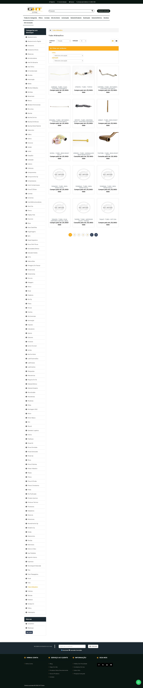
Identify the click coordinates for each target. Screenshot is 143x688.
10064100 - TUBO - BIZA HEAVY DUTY (59, 187)
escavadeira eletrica (33, 248)
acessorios (31, 45)
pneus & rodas (32, 481)
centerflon (31, 623)
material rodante (76, 18)
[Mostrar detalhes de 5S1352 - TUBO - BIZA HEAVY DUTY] (59, 139)
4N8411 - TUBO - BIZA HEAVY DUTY (107, 120)
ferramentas (31, 274)
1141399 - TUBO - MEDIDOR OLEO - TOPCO (84, 220)
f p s (29, 257)
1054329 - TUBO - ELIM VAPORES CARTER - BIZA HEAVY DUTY (59, 220)
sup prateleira (32, 553)
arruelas (30, 75)
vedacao (30, 599)
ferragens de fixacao (34, 265)
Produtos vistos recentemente (59, 670)
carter (29, 151)
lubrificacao (31, 363)
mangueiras (31, 371)
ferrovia (30, 278)
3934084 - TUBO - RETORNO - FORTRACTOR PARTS (59, 120)
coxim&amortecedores (34, 202)
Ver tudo (29, 632)
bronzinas (30, 109)
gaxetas (30, 312)
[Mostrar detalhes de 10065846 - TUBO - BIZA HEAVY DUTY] (108, 174)
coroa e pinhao (32, 189)
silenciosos (31, 544)
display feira (31, 215)
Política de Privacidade (80, 663)
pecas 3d (30, 443)
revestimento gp (33, 523)
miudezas (30, 401)
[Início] (50, 30)
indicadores (31, 329)
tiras (29, 570)
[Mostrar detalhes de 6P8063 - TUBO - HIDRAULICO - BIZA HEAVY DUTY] (83, 139)
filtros (41, 18)
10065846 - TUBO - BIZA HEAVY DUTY (108, 187)
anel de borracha (33, 62)
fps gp (30, 299)
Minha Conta (29, 663)
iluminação (86, 18)
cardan (30, 147)
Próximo (92, 235)
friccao (30, 308)
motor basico (31, 418)
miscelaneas (31, 396)
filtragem (30, 282)
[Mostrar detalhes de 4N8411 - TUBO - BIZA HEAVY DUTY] (108, 106)
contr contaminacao (34, 185)
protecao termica (33, 502)
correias (47, 18)
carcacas (30, 143)
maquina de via (32, 379)
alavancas (30, 54)
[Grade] (113, 41)
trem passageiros (33, 574)
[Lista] (116, 41)
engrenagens (32, 231)
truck (29, 578)
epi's (29, 236)
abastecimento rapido (34, 41)
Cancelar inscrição (76, 650)
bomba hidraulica (33, 88)
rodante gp (31, 528)
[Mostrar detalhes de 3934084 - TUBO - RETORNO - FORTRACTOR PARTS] (59, 106)
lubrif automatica (33, 358)
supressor (30, 561)
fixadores (30, 295)
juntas (30, 350)
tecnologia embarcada (34, 566)
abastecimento (32, 37)
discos (30, 210)
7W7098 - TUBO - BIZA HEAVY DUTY (108, 154)
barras (29, 83)
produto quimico (33, 498)
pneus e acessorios (33, 485)
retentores (31, 519)
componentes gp (33, 176)
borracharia (31, 96)
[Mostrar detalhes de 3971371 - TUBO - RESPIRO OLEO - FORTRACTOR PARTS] (83, 106)
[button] (30, 18)
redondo (30, 515)
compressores (32, 181)
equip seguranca (32, 240)
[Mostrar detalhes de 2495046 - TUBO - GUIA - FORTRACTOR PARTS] (59, 73)
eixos (29, 223)
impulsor (30, 325)
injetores (30, 337)
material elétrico (97, 18)
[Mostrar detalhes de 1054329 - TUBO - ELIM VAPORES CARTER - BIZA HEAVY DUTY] (59, 207)
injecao (30, 333)
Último (96, 235)
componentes (32, 172)
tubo (29, 583)
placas (29, 473)
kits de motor (55, 18)
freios (29, 303)
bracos (30, 100)
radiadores (31, 511)
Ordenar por (52, 41)
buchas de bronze (33, 121)
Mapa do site (54, 667)
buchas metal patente (34, 126)
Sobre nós (77, 670)
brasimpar (31, 628)
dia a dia (30, 206)
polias (29, 489)
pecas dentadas (32, 447)
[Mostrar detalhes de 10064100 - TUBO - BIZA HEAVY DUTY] (59, 174)
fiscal (29, 291)
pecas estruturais (33, 451)
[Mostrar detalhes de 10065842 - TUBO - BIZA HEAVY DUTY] (83, 174)
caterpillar (30, 160)
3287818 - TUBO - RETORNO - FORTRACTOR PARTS (108, 87)
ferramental (31, 270)
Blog (51, 663)
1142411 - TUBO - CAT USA (107, 219)
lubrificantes (31, 367)
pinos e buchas (32, 464)
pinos (29, 460)
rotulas (30, 540)
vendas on (31, 604)
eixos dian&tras (32, 227)
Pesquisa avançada (79, 673)
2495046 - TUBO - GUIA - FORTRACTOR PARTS (59, 87)
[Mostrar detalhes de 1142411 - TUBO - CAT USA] (108, 207)
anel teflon (31, 67)
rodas (29, 532)
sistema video (32, 549)
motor (29, 413)
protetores (31, 506)
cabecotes (31, 130)
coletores (30, 168)
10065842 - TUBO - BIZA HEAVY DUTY (84, 187)
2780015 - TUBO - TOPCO (83, 87)
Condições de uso (79, 667)
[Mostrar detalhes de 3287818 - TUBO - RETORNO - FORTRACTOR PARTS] (108, 73)
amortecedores (32, 58)
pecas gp (30, 456)
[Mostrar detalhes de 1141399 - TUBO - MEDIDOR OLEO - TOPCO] (83, 207)
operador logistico (33, 430)
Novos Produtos (54, 673)
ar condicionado (32, 71)
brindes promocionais (34, 105)
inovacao (30, 341)
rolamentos (31, 536)
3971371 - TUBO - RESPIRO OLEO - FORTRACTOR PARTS (84, 120)
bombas (106, 18)
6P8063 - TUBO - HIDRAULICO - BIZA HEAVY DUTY (83, 154)
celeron (30, 164)
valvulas (30, 595)
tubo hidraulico (33, 587)
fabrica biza (31, 261)
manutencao (31, 375)
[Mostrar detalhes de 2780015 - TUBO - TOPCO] (83, 73)
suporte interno (32, 557)
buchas (30, 113)
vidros (29, 608)
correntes (30, 198)
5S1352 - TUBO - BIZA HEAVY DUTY (59, 154)
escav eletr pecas (33, 244)
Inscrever (65, 650)
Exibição (75, 40)
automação (65, 18)
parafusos (30, 439)
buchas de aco (32, 117)
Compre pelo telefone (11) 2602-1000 (86, 2)
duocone (30, 219)
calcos (29, 138)
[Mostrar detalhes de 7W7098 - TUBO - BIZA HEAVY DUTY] (108, 139)
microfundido (31, 392)
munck (30, 426)
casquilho (30, 155)
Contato (52, 677)
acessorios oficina (33, 50)
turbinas (30, 591)
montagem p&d (32, 409)
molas (29, 405)
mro (29, 422)
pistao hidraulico (32, 468)
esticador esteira (32, 253)
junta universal (32, 346)
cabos (29, 134)
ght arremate (28, 23)
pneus (29, 477)
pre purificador (32, 494)
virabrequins (31, 612)
